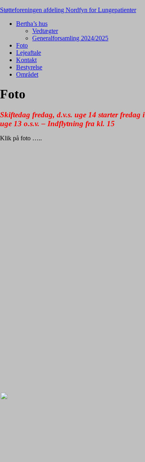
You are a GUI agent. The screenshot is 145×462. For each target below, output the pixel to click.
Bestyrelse (29, 67)
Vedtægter (45, 30)
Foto (22, 45)
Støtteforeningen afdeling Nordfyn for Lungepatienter (68, 9)
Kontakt (26, 59)
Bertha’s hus (32, 23)
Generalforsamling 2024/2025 (70, 38)
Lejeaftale (28, 52)
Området (27, 74)
